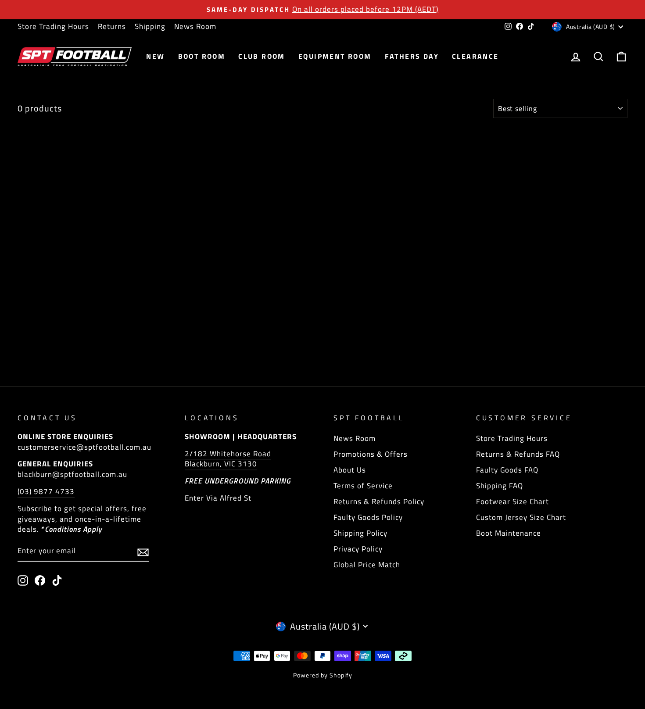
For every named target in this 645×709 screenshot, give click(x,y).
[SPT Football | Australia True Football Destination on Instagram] (23, 580)
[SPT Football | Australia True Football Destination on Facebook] (40, 580)
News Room (195, 26)
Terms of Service (363, 485)
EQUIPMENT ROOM (335, 56)
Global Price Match (366, 564)
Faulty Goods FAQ (507, 470)
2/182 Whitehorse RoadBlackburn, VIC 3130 (228, 459)
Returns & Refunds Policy (378, 501)
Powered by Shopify (322, 675)
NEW (155, 56)
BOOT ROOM (202, 56)
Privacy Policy (358, 549)
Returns (112, 26)
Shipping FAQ (499, 485)
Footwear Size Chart (512, 501)
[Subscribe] (143, 551)
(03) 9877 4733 (46, 491)
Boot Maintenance (508, 533)
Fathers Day (412, 56)
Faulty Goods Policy (368, 517)
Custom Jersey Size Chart (521, 517)
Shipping (150, 26)
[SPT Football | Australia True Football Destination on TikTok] (57, 580)
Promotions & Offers (370, 454)
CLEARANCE (475, 56)
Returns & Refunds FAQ (518, 454)
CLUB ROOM (261, 56)
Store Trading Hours (53, 26)
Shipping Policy (360, 533)
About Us (349, 470)
